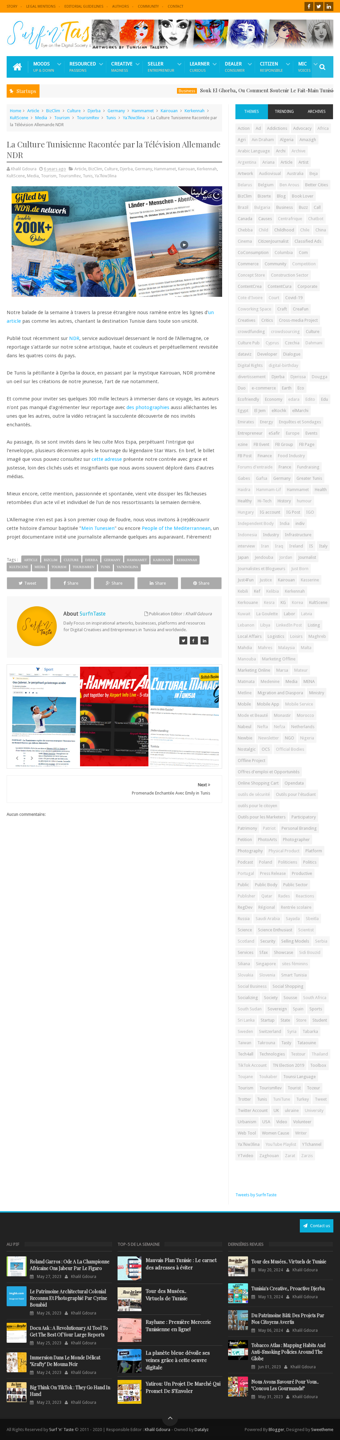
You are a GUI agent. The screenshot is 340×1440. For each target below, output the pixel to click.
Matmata (246, 681)
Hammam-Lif (268, 489)
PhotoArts (267, 839)
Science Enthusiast (275, 929)
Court (274, 297)
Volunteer (302, 1121)
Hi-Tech (265, 500)
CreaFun (300, 308)
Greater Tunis (309, 478)
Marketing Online (254, 670)
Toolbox (318, 1065)
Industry (271, 534)
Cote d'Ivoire (250, 297)
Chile (304, 229)
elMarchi (300, 410)
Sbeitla (312, 918)
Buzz (303, 207)
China (320, 229)
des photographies (148, 407)
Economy (273, 399)
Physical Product (284, 850)
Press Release (273, 873)
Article (33, 110)
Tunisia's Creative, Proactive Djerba (288, 1288)
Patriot (269, 828)
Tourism (62, 117)
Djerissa (298, 376)
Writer (301, 1133)
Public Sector (295, 884)
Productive (302, 873)
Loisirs (296, 636)
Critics (267, 320)
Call (317, 207)
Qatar (266, 895)
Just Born (299, 568)
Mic (304, 67)
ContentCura (280, 286)
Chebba (245, 229)
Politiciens (287, 862)
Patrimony (247, 828)
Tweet (30, 583)
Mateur (301, 670)
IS (311, 546)
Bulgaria (262, 207)
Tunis (111, 117)
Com (303, 252)
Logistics (276, 636)
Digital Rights (250, 365)
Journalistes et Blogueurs (261, 568)
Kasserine (310, 579)
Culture (74, 110)
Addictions (277, 128)
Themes (251, 111)
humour (304, 500)
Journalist (307, 557)
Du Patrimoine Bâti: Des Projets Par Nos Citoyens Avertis (287, 1318)
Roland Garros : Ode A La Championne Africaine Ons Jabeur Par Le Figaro (70, 1264)
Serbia (321, 941)
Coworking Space (254, 308)
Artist (303, 162)
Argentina (247, 162)
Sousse (290, 997)
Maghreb (317, 636)
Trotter (244, 1099)
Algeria (287, 139)
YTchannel (311, 1144)
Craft (282, 308)
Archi (281, 150)
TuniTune (281, 1099)
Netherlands (302, 726)
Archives (317, 111)
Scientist (306, 929)
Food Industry (291, 455)
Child (263, 229)
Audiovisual (270, 173)
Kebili (243, 591)
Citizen (271, 67)
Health (321, 489)
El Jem (260, 410)
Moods (43, 67)
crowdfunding (251, 331)
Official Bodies (290, 749)
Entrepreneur (250, 433)
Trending (284, 111)
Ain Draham (263, 139)
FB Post (245, 455)
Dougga (319, 376)
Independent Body (256, 523)
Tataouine (306, 1042)
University (314, 1110)
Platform (313, 850)
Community (148, 6)
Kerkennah (195, 110)
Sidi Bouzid (309, 952)
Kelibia (272, 591)
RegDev (245, 907)
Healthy (245, 500)
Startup (268, 1020)
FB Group (284, 444)
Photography (250, 850)
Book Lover (302, 196)
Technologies (272, 1054)
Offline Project (251, 760)
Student (319, 1020)
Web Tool (247, 1133)
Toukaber (268, 1076)
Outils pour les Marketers (262, 816)
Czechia (292, 342)
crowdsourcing (285, 331)
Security (267, 941)
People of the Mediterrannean (176, 528)
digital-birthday (283, 365)
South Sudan (250, 1008)
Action (244, 128)
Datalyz (202, 1429)
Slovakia (245, 975)
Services (245, 952)
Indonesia (247, 534)
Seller (161, 67)
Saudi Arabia (268, 918)
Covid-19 (293, 297)
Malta (306, 647)
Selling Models (295, 941)
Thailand (319, 1054)
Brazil (243, 207)
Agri (242, 139)
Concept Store (251, 275)
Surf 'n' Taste (61, 1429)
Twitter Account (253, 1110)
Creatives (246, 320)
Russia (244, 918)
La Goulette (267, 613)
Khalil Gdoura (158, 1429)
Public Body (266, 884)
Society (271, 997)
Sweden (245, 1031)
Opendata (294, 783)
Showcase (283, 952)
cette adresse (107, 459)
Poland (265, 862)
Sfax (263, 952)
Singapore (266, 963)
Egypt (243, 410)
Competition (304, 263)
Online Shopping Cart (258, 783)
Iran (265, 546)
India (285, 523)
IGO (310, 512)
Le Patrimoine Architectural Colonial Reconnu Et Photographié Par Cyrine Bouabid (68, 1298)
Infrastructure (298, 534)
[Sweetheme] (183, 640)
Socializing (248, 997)
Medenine (270, 681)
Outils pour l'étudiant (296, 794)
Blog (281, 196)
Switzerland (270, 1031)
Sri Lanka (246, 1020)
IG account (270, 512)
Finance (265, 455)
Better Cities (316, 184)
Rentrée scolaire (296, 907)
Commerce (248, 263)
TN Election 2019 (288, 1065)
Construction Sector (289, 275)
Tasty (286, 1042)
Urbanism (247, 1121)
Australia (295, 173)
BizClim (53, 110)
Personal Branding (299, 828)
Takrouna (266, 1042)
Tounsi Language (299, 1076)
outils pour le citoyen (257, 805)
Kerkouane (248, 602)
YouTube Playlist (281, 1144)
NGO (289, 737)
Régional (266, 907)
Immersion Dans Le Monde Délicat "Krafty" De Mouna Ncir (65, 1360)
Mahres (265, 647)
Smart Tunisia (294, 975)
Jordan (285, 557)
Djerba (94, 110)
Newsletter (268, 737)
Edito (310, 399)
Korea (297, 602)
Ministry (316, 692)
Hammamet (143, 110)
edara (293, 399)
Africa (323, 128)
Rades (284, 895)
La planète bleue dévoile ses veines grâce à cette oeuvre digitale (178, 1360)
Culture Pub (249, 342)
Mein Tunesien (98, 528)
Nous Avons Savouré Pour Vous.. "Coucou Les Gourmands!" (285, 1385)
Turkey (302, 1099)
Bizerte (264, 196)
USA (266, 1121)
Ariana (268, 162)
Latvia (306, 613)
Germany (116, 110)
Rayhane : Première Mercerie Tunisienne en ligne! (178, 1325)
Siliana (244, 963)
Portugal (246, 873)
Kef (257, 591)
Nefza (279, 726)
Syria (292, 1031)
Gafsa (261, 478)
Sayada (293, 918)
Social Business (252, 986)
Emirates (246, 421)
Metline (245, 692)
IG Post (293, 512)
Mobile (244, 704)
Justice (266, 579)
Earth (287, 387)
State (285, 1020)
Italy (323, 546)
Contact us (319, 1225)
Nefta (262, 726)
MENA (309, 681)
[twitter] (318, 6)
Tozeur (313, 1087)
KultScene (19, 117)
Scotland (246, 941)
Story (12, 6)
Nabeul (244, 726)
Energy (266, 421)
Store (301, 1020)
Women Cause (275, 1133)
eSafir (274, 433)
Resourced (82, 67)
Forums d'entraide (255, 467)
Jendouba (264, 557)
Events (311, 433)
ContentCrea (250, 286)
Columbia (284, 252)
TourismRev (88, 117)
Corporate (307, 286)
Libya (265, 625)
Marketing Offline (279, 658)
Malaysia (286, 647)
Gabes (244, 478)
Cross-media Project (298, 320)
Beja (313, 173)
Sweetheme (322, 1429)
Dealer (235, 67)
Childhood (284, 229)
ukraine (292, 1110)
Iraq (279, 546)
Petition (245, 839)
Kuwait (244, 613)
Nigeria (307, 737)
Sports (315, 1008)
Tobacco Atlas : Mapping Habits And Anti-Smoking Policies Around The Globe (288, 1352)
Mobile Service (299, 704)
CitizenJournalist (273, 241)
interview (246, 546)
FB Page (306, 444)
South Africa (314, 997)
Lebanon (246, 625)
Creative (121, 67)
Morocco (305, 715)
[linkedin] (328, 6)
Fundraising (308, 467)
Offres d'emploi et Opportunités (268, 771)
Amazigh (307, 139)
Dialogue (291, 354)
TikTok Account (252, 1065)
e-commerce (264, 387)
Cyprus (272, 342)
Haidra (244, 489)
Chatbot (315, 218)
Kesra (269, 602)
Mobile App (268, 704)
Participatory (304, 816)
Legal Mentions (40, 6)
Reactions (305, 895)
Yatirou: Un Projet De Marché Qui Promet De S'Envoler (183, 1387)
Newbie (245, 737)
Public (243, 884)
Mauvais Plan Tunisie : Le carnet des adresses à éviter (181, 1264)
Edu (324, 399)
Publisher (246, 895)
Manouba (247, 658)
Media (41, 117)
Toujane (245, 1076)
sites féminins (295, 963)
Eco (301, 387)
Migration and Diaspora (280, 692)
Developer (267, 354)
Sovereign (277, 1008)
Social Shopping (288, 986)
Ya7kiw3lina (134, 117)
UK (276, 1110)
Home (15, 110)
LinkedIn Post (289, 625)
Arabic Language (254, 150)
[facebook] (308, 6)
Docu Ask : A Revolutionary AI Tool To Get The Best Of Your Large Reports (69, 1331)
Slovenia (267, 975)
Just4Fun (246, 579)
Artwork (245, 173)
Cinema (245, 241)
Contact (175, 6)
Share (72, 583)
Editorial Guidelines (83, 6)
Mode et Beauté (253, 715)
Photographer (296, 839)
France (285, 467)
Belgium (266, 184)
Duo (242, 387)
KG (283, 602)
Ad (258, 128)
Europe (292, 433)
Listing (314, 625)
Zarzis (307, 1155)
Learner (200, 67)
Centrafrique (290, 218)
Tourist (294, 1087)
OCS (266, 749)
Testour (298, 1054)
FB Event (261, 444)
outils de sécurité (254, 794)
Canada (245, 218)
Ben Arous (289, 184)
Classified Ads (308, 241)
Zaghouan (269, 1155)
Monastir (282, 715)
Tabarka (310, 1031)
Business (160, 90)
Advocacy (302, 128)
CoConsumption (253, 252)
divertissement (252, 376)
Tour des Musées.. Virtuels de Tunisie (167, 1295)
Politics (309, 862)
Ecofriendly (248, 399)
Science (245, 929)
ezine (243, 444)
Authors (120, 6)
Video (281, 1121)
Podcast (245, 862)
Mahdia (245, 647)
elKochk (279, 410)
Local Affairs (250, 636)
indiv (300, 523)
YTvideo (245, 1155)
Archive (298, 150)
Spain (298, 1008)
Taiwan (244, 1042)
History (284, 500)
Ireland (296, 546)
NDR (74, 338)
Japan (243, 557)
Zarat (290, 1155)
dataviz (244, 354)
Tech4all (245, 1054)
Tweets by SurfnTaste (256, 1194)
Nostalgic (247, 749)
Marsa (282, 670)
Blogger (276, 1429)
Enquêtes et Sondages (300, 421)
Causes (265, 218)
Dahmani (313, 342)
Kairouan (169, 110)
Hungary (246, 512)
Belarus (245, 184)
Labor (289, 613)
